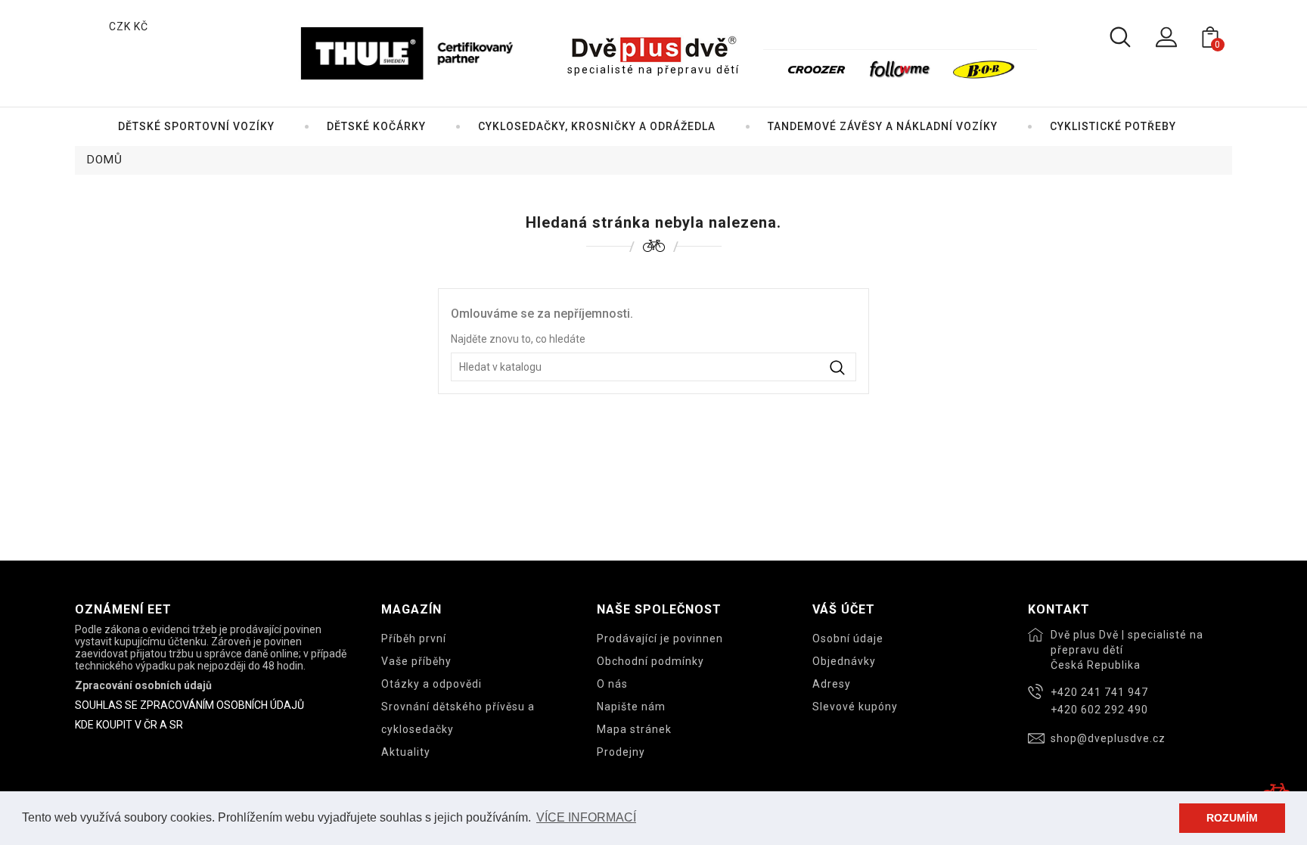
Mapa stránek (634, 729)
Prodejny (621, 752)
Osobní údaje (847, 638)
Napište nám (631, 707)
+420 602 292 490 (1099, 710)
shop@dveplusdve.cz (1108, 738)
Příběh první (413, 638)
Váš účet (843, 609)
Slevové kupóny (855, 707)
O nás (612, 684)
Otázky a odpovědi (431, 684)
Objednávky (844, 661)
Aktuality (405, 752)
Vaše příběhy (416, 661)
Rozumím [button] (1232, 818)
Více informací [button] (586, 817)
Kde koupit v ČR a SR (129, 725)
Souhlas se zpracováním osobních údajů (189, 705)
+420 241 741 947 (1099, 692)
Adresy (831, 684)
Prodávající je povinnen (660, 638)
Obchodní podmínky (650, 661)
